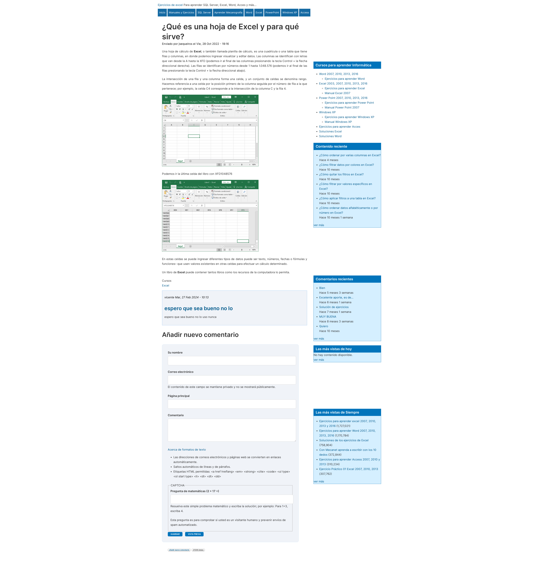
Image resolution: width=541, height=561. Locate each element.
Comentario (176, 415)
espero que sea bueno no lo (198, 308)
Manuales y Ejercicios (181, 12)
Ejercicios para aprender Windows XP (349, 117)
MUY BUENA (327, 316)
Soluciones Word (330, 136)
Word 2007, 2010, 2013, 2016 (338, 74)
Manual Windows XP (338, 122)
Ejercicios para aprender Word (345, 78)
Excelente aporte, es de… (336, 297)
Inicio (162, 12)
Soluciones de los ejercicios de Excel (344, 440)
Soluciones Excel (330, 131)
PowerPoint (272, 12)
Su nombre (175, 352)
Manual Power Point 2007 (342, 107)
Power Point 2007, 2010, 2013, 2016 (343, 98)
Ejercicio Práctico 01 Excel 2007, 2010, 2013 (348, 469)
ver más (319, 225)
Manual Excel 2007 (337, 93)
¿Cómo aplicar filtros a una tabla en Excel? (347, 198)
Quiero (323, 326)
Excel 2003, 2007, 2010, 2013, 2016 (343, 83)
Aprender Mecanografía (228, 12)
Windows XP (289, 12)
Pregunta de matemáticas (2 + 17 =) (194, 491)
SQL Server (204, 12)
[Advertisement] (347, 36)
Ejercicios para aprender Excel (345, 88)
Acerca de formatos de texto (187, 449)
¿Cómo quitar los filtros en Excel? (341, 174)
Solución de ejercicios (334, 307)
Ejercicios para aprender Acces (339, 126)
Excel (259, 12)
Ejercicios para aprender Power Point (349, 102)
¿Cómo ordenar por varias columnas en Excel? (350, 155)
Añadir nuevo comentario (179, 550)
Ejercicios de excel (170, 5)
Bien (322, 288)
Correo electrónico (180, 372)
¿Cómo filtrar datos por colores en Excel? (346, 164)
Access (305, 12)
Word (249, 12)
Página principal (178, 396)
